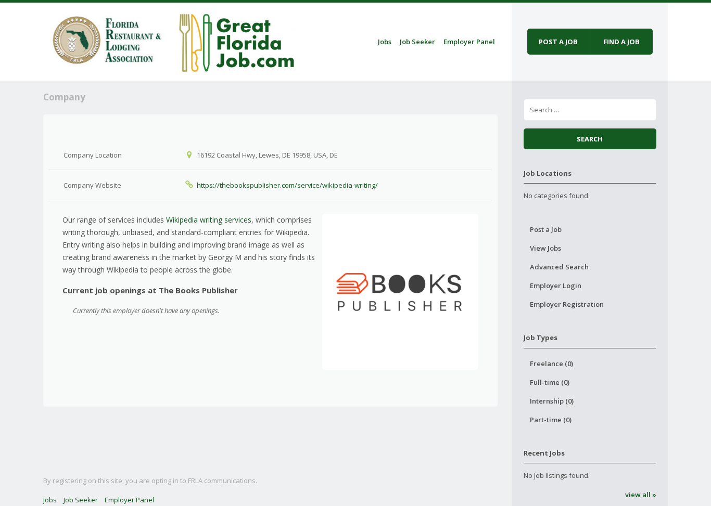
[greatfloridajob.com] (171, 40)
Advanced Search (559, 266)
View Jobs (545, 248)
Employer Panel (469, 41)
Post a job (558, 41)
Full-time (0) (549, 382)
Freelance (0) (551, 363)
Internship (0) (552, 401)
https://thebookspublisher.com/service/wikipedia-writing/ (287, 185)
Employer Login (555, 285)
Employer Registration (567, 304)
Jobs (384, 41)
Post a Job (546, 229)
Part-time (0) (551, 419)
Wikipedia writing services (208, 220)
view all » (640, 494)
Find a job (621, 41)
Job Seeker (417, 41)
